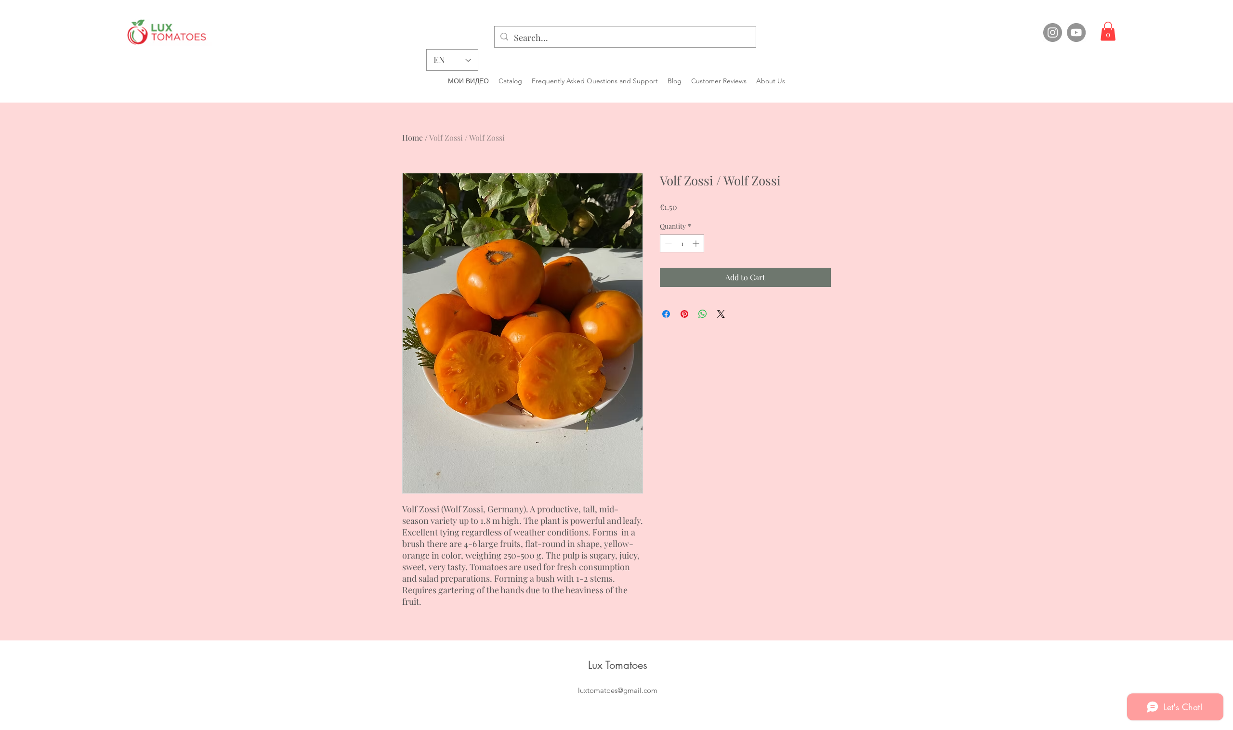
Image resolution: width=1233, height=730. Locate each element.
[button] (1108, 31)
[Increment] (697, 243)
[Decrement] (667, 243)
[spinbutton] (682, 243)
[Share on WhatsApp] (702, 314)
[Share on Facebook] (666, 314)
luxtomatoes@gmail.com (617, 690)
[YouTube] (1076, 32)
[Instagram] (1052, 32)
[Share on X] (721, 314)
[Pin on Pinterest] (684, 314)
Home (412, 137)
